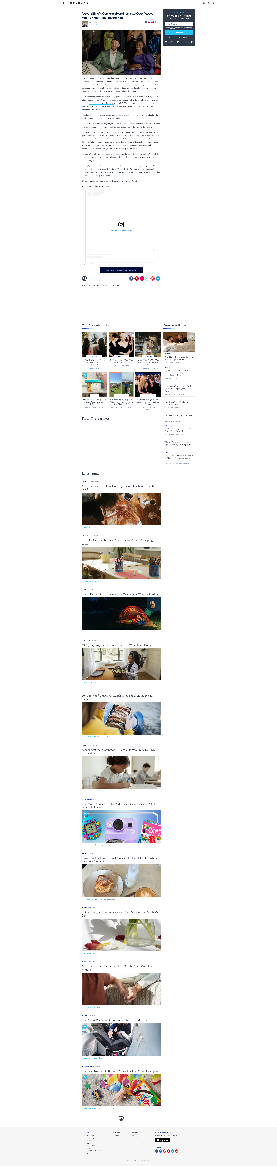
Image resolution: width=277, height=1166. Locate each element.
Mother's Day (87, 907)
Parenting (85, 481)
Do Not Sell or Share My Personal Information (96, 1152)
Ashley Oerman (89, 953)
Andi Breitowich (90, 527)
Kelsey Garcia (89, 899)
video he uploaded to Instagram (101, 103)
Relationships (94, 285)
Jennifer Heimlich (90, 632)
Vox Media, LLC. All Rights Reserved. (141, 1160)
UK (133, 1135)
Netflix (92, 264)
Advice (104, 285)
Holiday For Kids (88, 1066)
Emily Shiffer (89, 845)
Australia (134, 1138)
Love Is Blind (98, 91)
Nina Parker (93, 181)
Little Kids (86, 640)
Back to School (87, 535)
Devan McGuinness (90, 791)
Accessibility (90, 1138)
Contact (89, 1148)
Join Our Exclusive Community (120, 270)
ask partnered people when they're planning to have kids (132, 85)
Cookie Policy (90, 1156)
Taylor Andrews (90, 1007)
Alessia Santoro (90, 682)
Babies (84, 285)
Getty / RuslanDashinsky (106, 737)
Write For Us (90, 1135)
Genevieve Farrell (91, 1058)
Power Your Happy (114, 1135)
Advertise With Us (92, 1140)
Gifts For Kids (87, 799)
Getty (97, 581)
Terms (177, 27)
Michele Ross (89, 581)
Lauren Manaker (90, 737)
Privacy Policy (183, 27)
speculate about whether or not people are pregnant (102, 81)
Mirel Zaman (95, 24)
